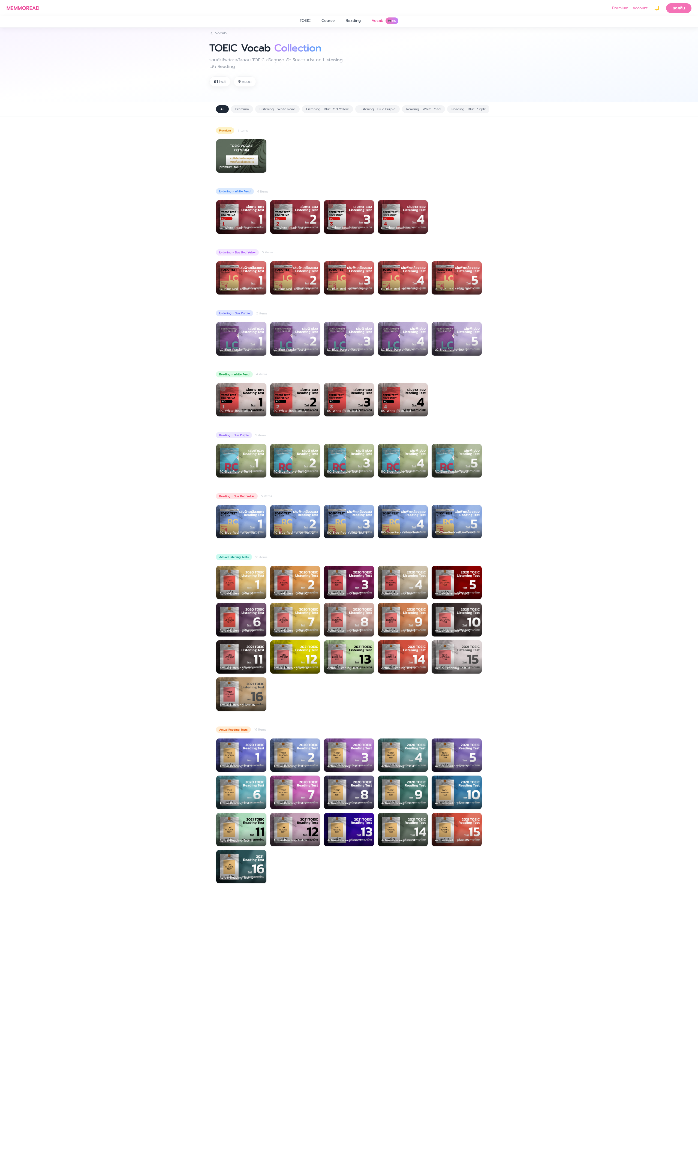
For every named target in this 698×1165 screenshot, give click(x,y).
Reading (353, 20)
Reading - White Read (423, 109)
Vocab (384, 20)
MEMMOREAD (23, 8)
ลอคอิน (679, 8)
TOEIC (305, 20)
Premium (620, 8)
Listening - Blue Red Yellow (327, 109)
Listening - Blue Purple (377, 109)
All (222, 109)
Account (640, 8)
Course (328, 20)
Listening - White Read (277, 109)
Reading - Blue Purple (469, 109)
